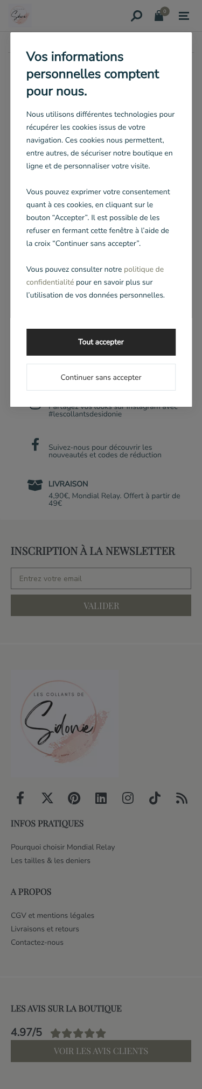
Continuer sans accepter (100, 377)
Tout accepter (100, 342)
